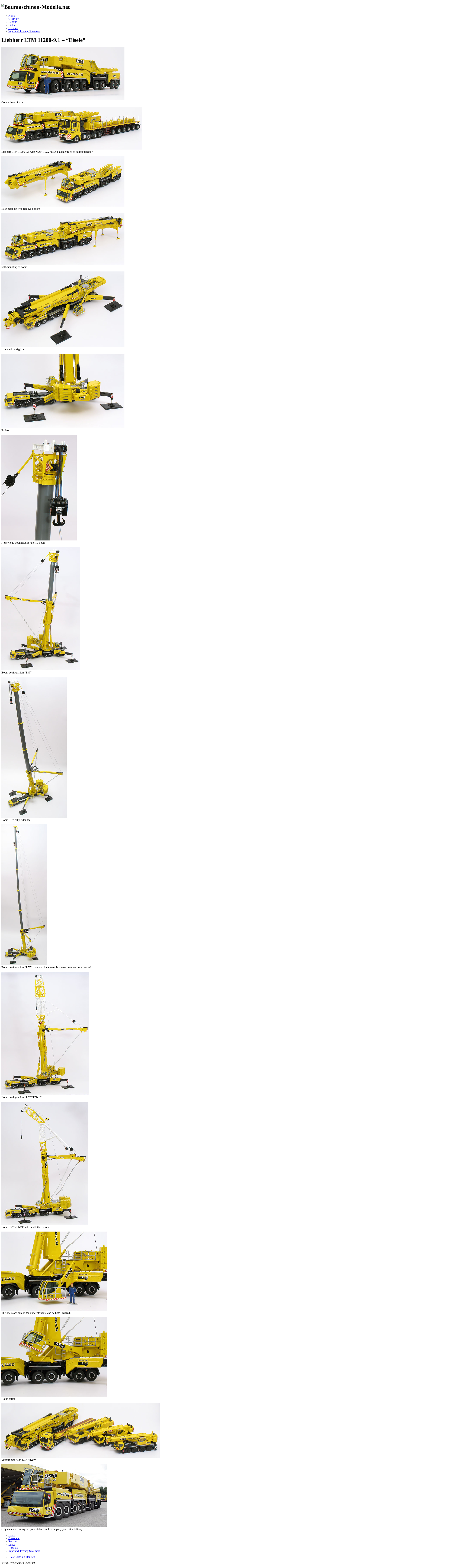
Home (11, 15)
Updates (13, 28)
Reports (12, 21)
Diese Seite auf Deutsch (21, 1556)
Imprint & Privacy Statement (24, 31)
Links (11, 25)
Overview (14, 18)
